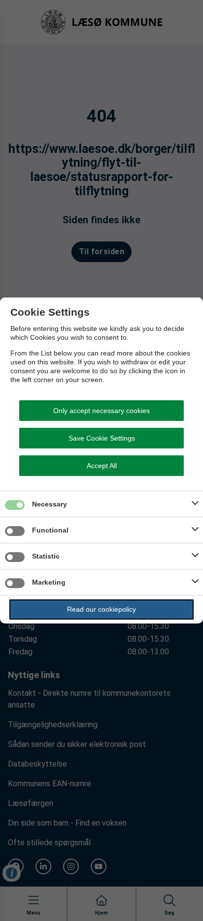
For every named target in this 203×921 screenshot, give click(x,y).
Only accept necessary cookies (101, 411)
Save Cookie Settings (101, 438)
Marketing (49, 582)
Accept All (102, 466)
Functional (50, 530)
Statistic (46, 556)
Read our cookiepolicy (101, 609)
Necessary (49, 504)
